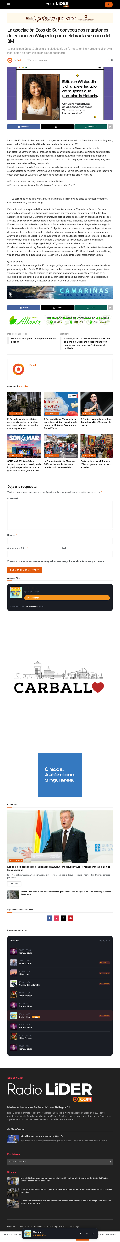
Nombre (12, 535)
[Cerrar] (93, 1233)
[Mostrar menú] (8, 4)
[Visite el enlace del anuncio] (60, 20)
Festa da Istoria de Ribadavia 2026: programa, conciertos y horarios (95, 464)
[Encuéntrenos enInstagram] (56, 918)
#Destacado (16, 413)
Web (64, 548)
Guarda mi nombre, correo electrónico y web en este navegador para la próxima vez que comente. (57, 561)
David (19, 60)
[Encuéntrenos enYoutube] (70, 918)
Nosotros (11, 1226)
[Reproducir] (80, 1233)
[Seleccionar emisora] (87, 1233)
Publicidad (24, 1226)
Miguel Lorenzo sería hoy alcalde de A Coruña (41, 1136)
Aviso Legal (74, 1226)
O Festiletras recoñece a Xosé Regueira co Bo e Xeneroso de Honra (96, 422)
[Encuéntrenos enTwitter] (63, 918)
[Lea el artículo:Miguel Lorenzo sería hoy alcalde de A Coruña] (13, 1139)
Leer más (15, 883)
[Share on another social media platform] (110, 126)
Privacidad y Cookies (56, 1226)
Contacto (38, 1226)
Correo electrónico (17, 548)
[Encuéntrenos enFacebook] (49, 918)
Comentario (14, 498)
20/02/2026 (31, 60)
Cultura (43, 60)
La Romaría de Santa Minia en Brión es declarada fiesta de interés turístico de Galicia (59, 464)
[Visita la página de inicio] (57, 4)
